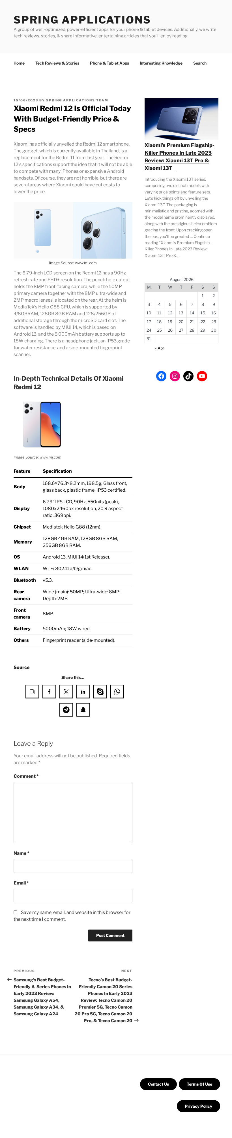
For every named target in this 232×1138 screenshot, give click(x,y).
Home (19, 63)
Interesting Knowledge (161, 63)
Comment (26, 776)
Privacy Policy (198, 1106)
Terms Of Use (199, 1084)
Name (21, 853)
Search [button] (200, 63)
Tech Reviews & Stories (57, 63)
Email (21, 883)
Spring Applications (82, 20)
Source (21, 667)
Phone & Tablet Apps (109, 63)
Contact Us (158, 1084)
